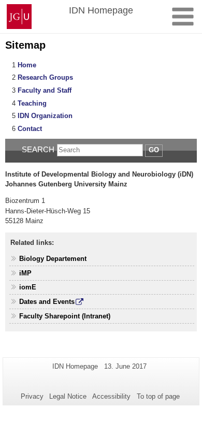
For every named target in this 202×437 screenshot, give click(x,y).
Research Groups (45, 77)
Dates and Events (47, 301)
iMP (25, 273)
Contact (30, 129)
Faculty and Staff (44, 90)
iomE (27, 287)
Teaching (32, 103)
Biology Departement (52, 259)
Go (154, 150)
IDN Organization (45, 116)
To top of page (158, 396)
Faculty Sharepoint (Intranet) (64, 316)
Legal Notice (67, 396)
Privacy (32, 396)
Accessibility (111, 396)
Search (38, 149)
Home (27, 65)
